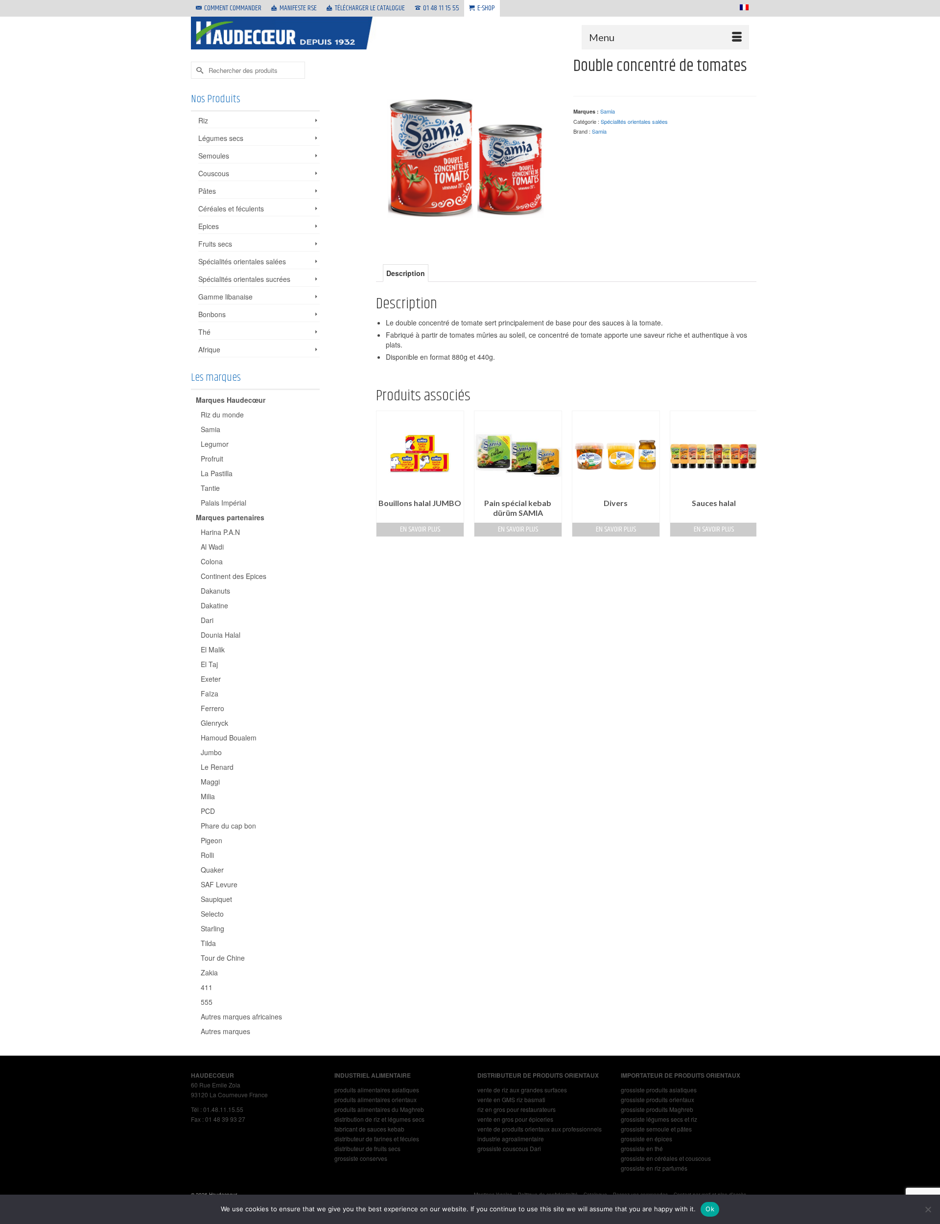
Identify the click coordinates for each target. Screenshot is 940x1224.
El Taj (209, 664)
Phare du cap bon (228, 826)
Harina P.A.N (220, 532)
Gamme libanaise (225, 296)
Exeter (211, 679)
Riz (203, 120)
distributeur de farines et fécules (376, 1138)
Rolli (207, 855)
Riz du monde (222, 414)
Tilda (208, 943)
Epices (208, 226)
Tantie (210, 488)
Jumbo (211, 752)
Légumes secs (220, 138)
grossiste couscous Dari (509, 1148)
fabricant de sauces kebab (369, 1129)
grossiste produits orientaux (657, 1099)
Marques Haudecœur (230, 400)
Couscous (213, 173)
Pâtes (207, 191)
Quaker (212, 870)
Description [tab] (405, 273)
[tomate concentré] (467, 147)
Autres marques (225, 1031)
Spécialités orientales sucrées (244, 279)
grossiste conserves (360, 1158)
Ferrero (212, 708)
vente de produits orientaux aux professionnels (539, 1129)
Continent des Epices (233, 576)
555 (206, 1002)
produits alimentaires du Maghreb (379, 1109)
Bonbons (212, 314)
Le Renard (217, 767)
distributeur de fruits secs (367, 1148)
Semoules (213, 156)
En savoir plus (420, 529)
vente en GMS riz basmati (511, 1099)
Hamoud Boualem (229, 737)
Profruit (212, 458)
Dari (207, 620)
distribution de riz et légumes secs (379, 1119)
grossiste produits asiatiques (659, 1089)
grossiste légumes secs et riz (659, 1119)
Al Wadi (212, 547)
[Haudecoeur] (284, 33)
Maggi (210, 781)
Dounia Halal (220, 635)
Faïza (209, 693)
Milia (208, 796)
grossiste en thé (642, 1148)
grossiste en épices (646, 1138)
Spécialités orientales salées (634, 121)
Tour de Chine (223, 958)
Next (747, 473)
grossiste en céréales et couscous (666, 1158)
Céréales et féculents (231, 208)
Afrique (209, 349)
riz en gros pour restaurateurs (516, 1109)
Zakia (209, 972)
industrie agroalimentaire (510, 1138)
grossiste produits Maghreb (657, 1109)
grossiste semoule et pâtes (656, 1129)
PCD (208, 811)
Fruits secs (215, 244)
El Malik (213, 649)
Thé (204, 332)
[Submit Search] (198, 70)
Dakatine (214, 605)
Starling (212, 928)
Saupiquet (216, 899)
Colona (212, 561)
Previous (384, 473)
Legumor (215, 444)
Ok (709, 1209)
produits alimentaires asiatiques (376, 1089)
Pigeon (211, 840)
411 (206, 987)
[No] (928, 1209)
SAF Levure (219, 884)
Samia (607, 111)
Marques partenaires (230, 517)
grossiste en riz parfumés (654, 1168)
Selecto (212, 914)
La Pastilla (217, 473)
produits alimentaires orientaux (375, 1099)
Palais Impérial (223, 503)
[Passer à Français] (742, 7)
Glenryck (214, 723)
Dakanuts (215, 591)
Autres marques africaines (241, 1016)
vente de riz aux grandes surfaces (522, 1089)
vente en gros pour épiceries (515, 1119)
